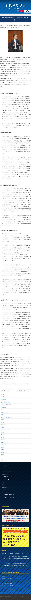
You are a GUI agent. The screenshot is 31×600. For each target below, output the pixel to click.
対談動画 (2, 424)
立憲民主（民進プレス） (9, 494)
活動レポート (3, 442)
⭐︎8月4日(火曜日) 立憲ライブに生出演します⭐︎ (12, 553)
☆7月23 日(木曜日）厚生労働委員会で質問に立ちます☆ (15, 556)
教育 (2, 434)
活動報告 (4, 22)
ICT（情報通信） (9, 22)
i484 (9, 381)
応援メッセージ (4, 429)
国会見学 (4, 484)
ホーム (3, 469)
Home (2, 22)
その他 (2, 407)
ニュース (2, 409)
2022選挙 (3, 399)
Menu (15, 15)
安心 (18, 383)
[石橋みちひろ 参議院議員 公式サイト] (15, 9)
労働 (2, 414)
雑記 (2, 454)
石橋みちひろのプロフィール (9, 472)
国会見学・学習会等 (5, 417)
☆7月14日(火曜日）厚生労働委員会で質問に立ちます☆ (15, 563)
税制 (2, 449)
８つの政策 (6, 479)
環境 (2, 447)
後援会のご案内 (6, 487)
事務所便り (3, 412)
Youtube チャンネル (5, 404)
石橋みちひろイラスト (9, 497)
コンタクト (4, 490)
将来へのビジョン (8, 476)
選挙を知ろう (5, 500)
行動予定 (4, 482)
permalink (27, 383)
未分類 (2, 439)
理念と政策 (4, 474)
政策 (2, 432)
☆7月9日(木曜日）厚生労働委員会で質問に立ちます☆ (14, 565)
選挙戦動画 (3, 452)
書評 (2, 437)
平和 (2, 427)
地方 (2, 419)
